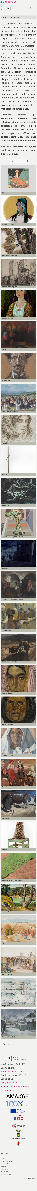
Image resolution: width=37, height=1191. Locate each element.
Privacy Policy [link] (8, 1090)
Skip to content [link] (8, 1)
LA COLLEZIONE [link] (5, 1163)
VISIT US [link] (3, 1166)
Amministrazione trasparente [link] (15, 1086)
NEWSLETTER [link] (5, 1169)
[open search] (30, 8)
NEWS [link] (2, 1158)
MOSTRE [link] (3, 1156)
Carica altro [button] (8, 1044)
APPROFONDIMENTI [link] (7, 1161)
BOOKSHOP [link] (4, 1171)
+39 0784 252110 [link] (13, 1071)
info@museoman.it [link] (10, 1082)
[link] (8, 8)
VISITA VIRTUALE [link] (6, 1174)
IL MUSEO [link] (4, 1153)
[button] (34, 8)
